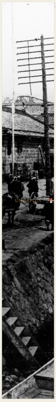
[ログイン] (50, 4)
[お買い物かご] (52, 4)
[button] (48, 4)
